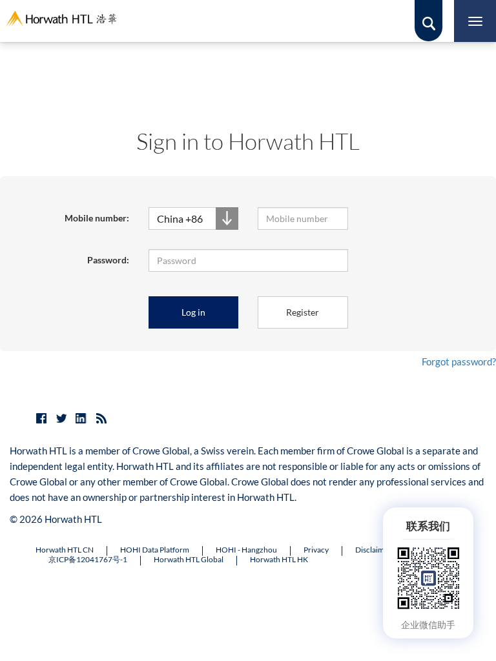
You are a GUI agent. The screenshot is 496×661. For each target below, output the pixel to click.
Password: (108, 259)
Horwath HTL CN (65, 550)
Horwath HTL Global (188, 560)
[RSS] (101, 418)
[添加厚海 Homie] (428, 577)
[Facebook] (41, 418)
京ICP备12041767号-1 (87, 560)
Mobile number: (97, 217)
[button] (194, 218)
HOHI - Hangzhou (246, 550)
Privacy (316, 550)
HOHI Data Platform (154, 550)
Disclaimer (373, 550)
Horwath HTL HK (279, 560)
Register (302, 312)
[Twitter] (61, 418)
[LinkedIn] (81, 418)
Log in (193, 312)
